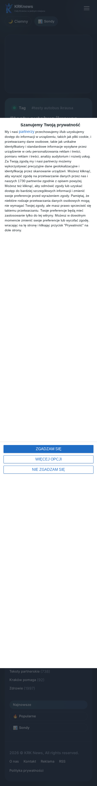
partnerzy (26, 132)
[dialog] (48, 393)
